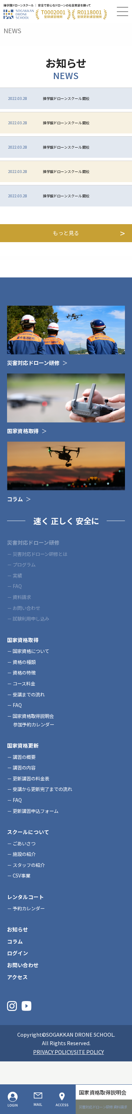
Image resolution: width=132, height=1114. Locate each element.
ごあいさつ (24, 843)
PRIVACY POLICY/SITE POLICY (68, 1051)
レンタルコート (25, 896)
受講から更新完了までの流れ (42, 789)
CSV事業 (21, 875)
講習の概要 (24, 757)
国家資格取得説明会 (102, 1092)
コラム (15, 941)
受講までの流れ (29, 694)
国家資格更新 (23, 745)
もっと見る (66, 232)
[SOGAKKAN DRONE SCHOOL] (55, 11)
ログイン (17, 953)
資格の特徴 (24, 672)
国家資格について (31, 651)
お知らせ (17, 929)
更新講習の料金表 (31, 778)
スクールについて (28, 832)
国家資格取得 (23, 639)
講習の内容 (24, 767)
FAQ (17, 705)
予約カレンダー (29, 908)
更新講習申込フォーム (35, 811)
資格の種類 (24, 662)
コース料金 (24, 683)
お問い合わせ (23, 965)
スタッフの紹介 (29, 865)
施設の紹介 (24, 854)
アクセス (17, 977)
